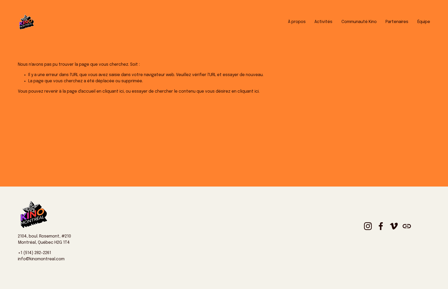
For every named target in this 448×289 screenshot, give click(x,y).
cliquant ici (113, 91)
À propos (297, 22)
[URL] (407, 226)
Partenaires (397, 22)
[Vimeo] (394, 226)
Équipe (423, 22)
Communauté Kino (359, 22)
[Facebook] (381, 226)
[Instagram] (368, 226)
